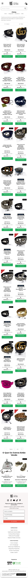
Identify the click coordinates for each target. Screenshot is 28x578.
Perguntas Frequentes (14, 548)
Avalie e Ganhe (14, 552)
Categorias (10, 13)
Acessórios (17, 13)
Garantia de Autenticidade (14, 532)
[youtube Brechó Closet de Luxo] (14, 500)
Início (5, 13)
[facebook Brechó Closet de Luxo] (11, 500)
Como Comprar (14, 543)
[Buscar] (25, 8)
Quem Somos (14, 530)
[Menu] (2, 3)
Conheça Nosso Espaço (14, 534)
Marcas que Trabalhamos (14, 546)
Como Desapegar (14, 544)
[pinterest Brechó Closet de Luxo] (19, 500)
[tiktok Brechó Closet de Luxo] (16, 500)
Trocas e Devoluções (14, 550)
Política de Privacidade (14, 535)
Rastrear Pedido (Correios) (14, 537)
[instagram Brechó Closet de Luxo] (8, 500)
